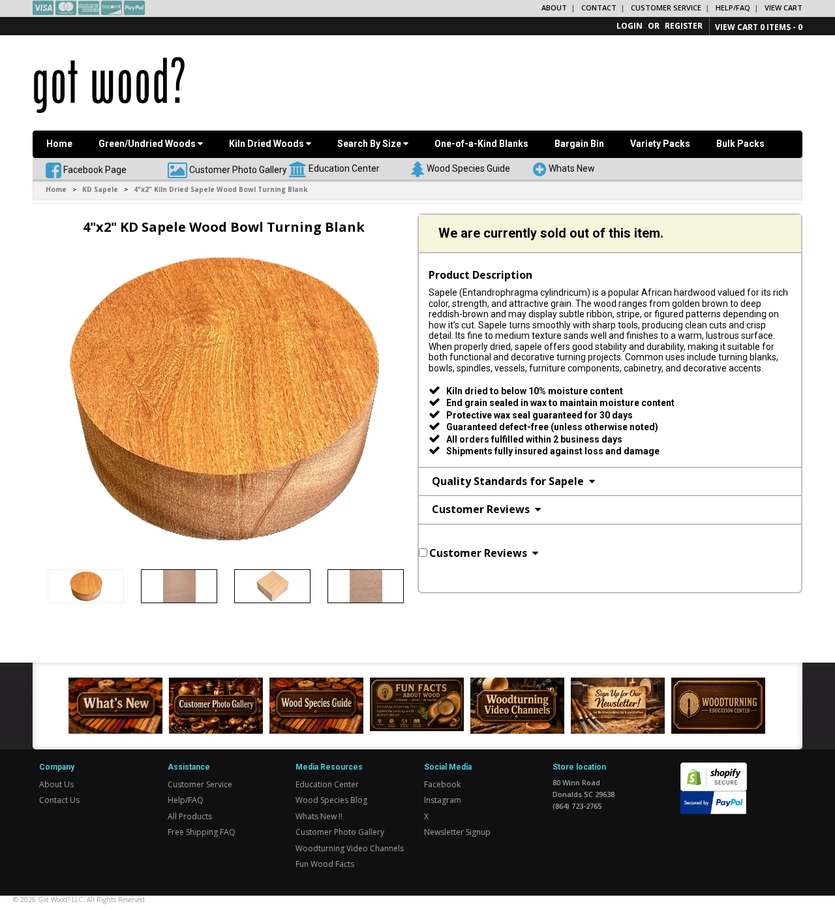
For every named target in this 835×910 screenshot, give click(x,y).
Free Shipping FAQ (201, 832)
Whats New (572, 168)
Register (684, 25)
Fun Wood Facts (325, 864)
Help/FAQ (733, 7)
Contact (598, 7)
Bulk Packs (740, 143)
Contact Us (59, 800)
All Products (190, 816)
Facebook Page (94, 169)
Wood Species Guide (468, 168)
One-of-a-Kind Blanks (481, 143)
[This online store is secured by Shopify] (713, 769)
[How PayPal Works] (713, 801)
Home (59, 143)
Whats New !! (319, 816)
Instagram (442, 800)
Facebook (442, 784)
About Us (56, 784)
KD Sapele (100, 189)
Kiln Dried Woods (267, 143)
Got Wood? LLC (60, 899)
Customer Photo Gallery (238, 169)
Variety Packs (660, 143)
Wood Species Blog (331, 800)
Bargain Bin (579, 143)
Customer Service (666, 7)
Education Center (344, 168)
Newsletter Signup (457, 832)
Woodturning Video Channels (350, 848)
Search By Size (370, 143)
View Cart (783, 7)
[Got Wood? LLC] (109, 84)
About (554, 7)
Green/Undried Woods (148, 143)
